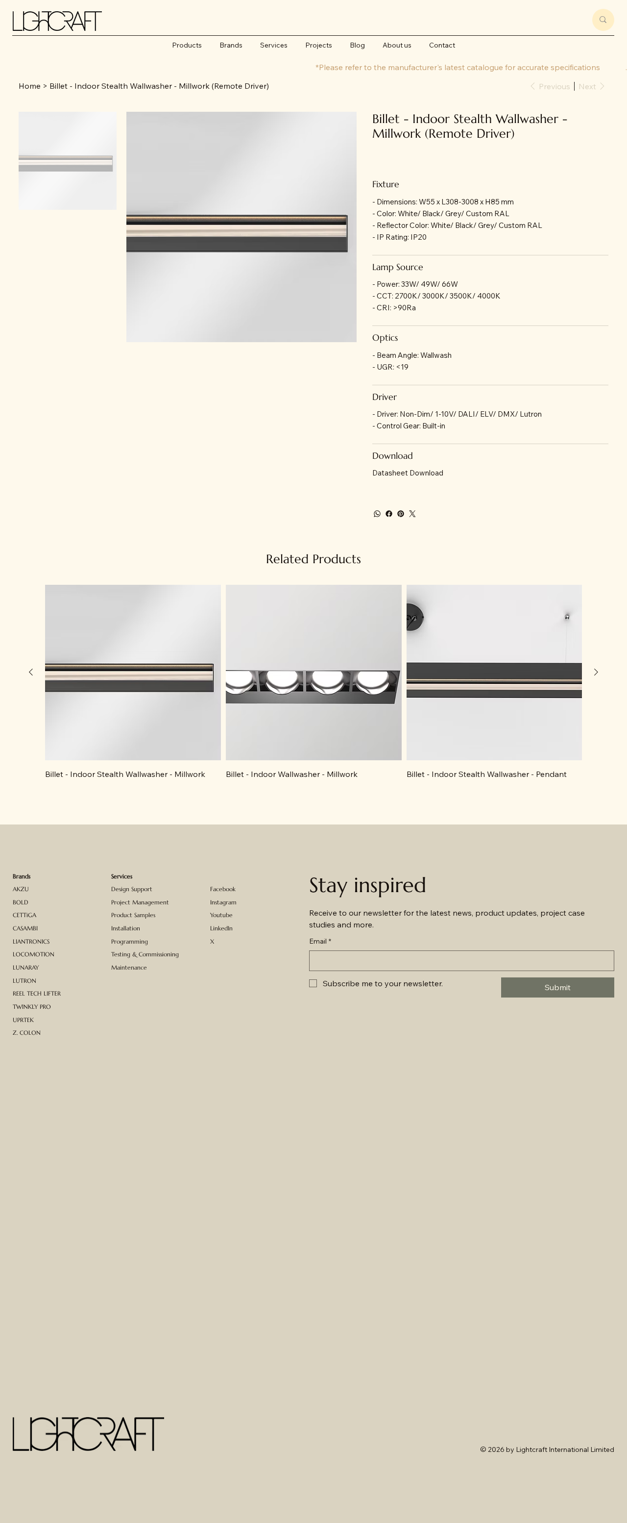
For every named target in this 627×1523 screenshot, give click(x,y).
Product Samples (133, 915)
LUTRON (24, 980)
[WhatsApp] (377, 514)
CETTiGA (24, 915)
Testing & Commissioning (145, 954)
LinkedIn (221, 928)
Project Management (140, 902)
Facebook (223, 889)
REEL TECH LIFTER (37, 993)
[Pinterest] (401, 514)
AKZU (21, 889)
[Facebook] (389, 514)
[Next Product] (596, 672)
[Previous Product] (31, 672)
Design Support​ (131, 889)
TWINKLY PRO (32, 1006)
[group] (313, 688)
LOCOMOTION (33, 954)
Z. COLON (27, 1032)
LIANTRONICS (31, 941)
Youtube (221, 915)
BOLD (20, 902)
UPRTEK (23, 1020)
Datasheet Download (407, 472)
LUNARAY (26, 967)
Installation (125, 928)
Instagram (223, 902)
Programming (129, 941)
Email (320, 941)
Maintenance (129, 967)
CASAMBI (25, 928)
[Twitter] (412, 514)
